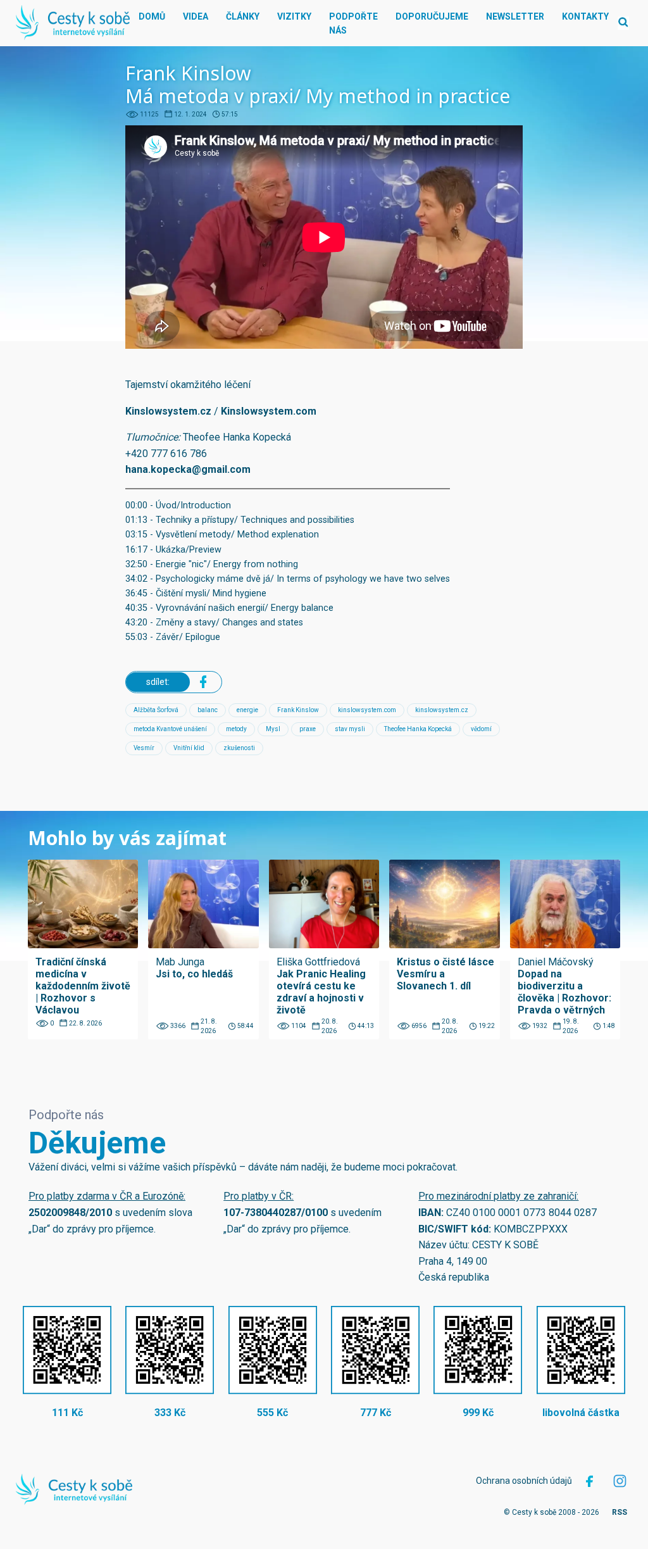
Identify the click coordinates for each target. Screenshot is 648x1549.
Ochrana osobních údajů (524, 1481)
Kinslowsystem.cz (168, 411)
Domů (152, 16)
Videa (195, 16)
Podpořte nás (353, 23)
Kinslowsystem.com (268, 411)
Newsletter (515, 16)
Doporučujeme (432, 16)
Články (242, 16)
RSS (619, 1512)
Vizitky (294, 16)
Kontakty (585, 16)
